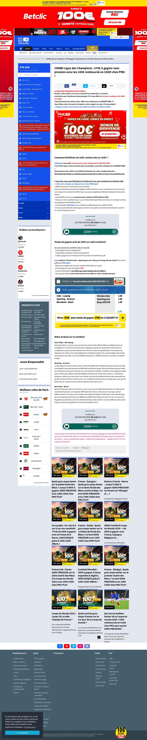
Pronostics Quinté (27, 350)
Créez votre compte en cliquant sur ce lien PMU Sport (76, 184)
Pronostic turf (114, 662)
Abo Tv (59, 49)
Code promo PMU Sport (43, 709)
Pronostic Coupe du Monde (41, 688)
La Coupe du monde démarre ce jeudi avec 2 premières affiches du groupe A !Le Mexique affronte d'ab (90, 631)
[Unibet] (34, 422)
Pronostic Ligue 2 (39, 315)
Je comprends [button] (22, 733)
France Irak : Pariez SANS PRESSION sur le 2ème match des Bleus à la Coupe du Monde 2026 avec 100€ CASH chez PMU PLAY (63, 577)
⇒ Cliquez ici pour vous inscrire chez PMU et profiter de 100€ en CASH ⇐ (82, 107)
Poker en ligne (101, 658)
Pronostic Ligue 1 (27, 315)
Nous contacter (19, 662)
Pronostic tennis (40, 676)
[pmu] (90, 302)
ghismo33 (22, 241)
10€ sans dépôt (79, 49)
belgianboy (22, 271)
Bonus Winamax (39, 341)
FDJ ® (51, 49)
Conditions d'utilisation (22, 679)
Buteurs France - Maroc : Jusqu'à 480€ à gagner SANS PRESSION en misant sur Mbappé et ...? (116, 487)
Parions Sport (39, 658)
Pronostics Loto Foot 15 (27, 335)
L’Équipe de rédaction (21, 669)
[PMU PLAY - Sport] (34, 407)
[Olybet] (34, 453)
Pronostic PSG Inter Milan (38, 311)
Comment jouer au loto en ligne (28, 345)
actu (67, 49)
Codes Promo (26, 348)
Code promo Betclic (41, 706)
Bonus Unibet (38, 334)
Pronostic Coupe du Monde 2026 (27, 311)
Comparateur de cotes (42, 702)
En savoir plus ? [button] (30, 727)
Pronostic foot (39, 672)
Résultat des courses (114, 673)
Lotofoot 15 (38, 665)
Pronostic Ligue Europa (39, 327)
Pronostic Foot (31, 305)
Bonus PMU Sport (39, 339)
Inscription (116, 37)
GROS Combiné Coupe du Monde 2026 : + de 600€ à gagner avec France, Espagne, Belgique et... (115, 531)
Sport (27, 49)
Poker (36, 49)
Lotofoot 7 (38, 662)
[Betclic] (34, 414)
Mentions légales (19, 683)
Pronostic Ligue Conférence (26, 331)
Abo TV (36, 348)
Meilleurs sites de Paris (34, 390)
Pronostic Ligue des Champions (41, 694)
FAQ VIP (16, 692)
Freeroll (98, 672)
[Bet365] (34, 446)
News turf (113, 684)
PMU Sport (58, 163)
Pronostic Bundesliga (37, 322)
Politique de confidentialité (18, 688)
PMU (90, 96)
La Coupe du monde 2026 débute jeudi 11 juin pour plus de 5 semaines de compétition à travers (116, 638)
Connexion (125, 37)
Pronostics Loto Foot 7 (39, 331)
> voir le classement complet (41, 483)
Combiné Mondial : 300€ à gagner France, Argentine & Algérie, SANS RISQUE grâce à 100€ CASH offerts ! (89, 575)
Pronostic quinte (113, 667)
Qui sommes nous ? (20, 665)
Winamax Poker (99, 677)
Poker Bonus (100, 665)
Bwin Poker (100, 685)
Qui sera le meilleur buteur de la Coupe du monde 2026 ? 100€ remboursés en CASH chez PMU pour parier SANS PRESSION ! (115, 621)
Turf (44, 49)
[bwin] (34, 429)
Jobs (15, 676)
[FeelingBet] (34, 468)
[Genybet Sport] (34, 461)
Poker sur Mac (101, 669)
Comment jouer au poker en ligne (40, 345)
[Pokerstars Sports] (34, 438)
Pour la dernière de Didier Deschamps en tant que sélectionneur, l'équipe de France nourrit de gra (64, 628)
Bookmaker (38, 669)
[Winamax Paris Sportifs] (34, 399)
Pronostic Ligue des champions (26, 327)
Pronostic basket (40, 683)
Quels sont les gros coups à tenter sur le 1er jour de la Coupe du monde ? (90, 618)
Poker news (100, 662)
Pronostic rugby (40, 679)
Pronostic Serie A (27, 317)
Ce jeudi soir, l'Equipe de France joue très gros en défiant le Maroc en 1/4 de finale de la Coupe (116, 501)
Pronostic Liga (26, 321)
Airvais (21, 285)
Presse (15, 672)
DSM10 (21, 256)
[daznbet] (34, 476)
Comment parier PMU (113, 679)
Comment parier (40, 699)
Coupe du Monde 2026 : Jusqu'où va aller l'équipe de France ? (64, 616)
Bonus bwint (26, 341)
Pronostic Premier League (40, 318)
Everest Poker (101, 682)
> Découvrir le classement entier (40, 295)
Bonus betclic (26, 339)
